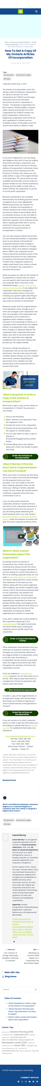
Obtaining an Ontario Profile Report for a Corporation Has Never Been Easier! (31, 956)
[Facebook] (18, 1081)
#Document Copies (23, 75)
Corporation (9, 820)
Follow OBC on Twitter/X (22, 929)
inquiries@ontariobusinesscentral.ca (20, 736)
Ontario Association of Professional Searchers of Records (22, 921)
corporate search (10, 624)
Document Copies (23, 820)
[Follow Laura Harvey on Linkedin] (14, 941)
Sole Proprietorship (10, 1051)
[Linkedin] (37, 1081)
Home (7, 42)
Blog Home (10, 976)
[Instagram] (26, 1081)
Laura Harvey (17, 63)
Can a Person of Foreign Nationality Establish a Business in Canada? (10, 955)
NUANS (31, 1043)
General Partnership (18, 1037)
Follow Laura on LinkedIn (22, 932)
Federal (5, 1037)
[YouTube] (29, 1081)
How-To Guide (9, 1040)
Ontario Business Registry (22, 927)
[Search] (36, 989)
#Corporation (9, 75)
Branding (5, 1032)
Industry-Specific (25, 1040)
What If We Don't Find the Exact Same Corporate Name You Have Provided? (22, 1011)
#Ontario (7, 79)
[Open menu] (20, 11)
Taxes (35, 1051)
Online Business (7, 1045)
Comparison (7, 1035)
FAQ (32, 1035)
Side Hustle (22, 1048)
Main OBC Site (12, 972)
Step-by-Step (25, 1051)
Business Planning (21, 1031)
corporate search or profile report (23, 577)
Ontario (7, 824)
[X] (22, 1081)
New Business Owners (14, 1042)
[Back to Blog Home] (20, 1063)
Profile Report (31, 1045)
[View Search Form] (36, 11)
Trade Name (7, 1053)
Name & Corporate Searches (20, 42)
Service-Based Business (9, 1048)
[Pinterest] (33, 1081)
